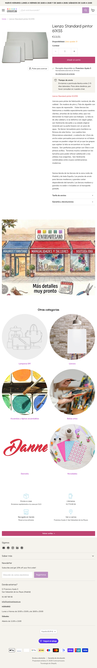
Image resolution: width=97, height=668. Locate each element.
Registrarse (41, 575)
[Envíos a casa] (26, 499)
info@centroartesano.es (11, 601)
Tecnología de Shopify (48, 663)
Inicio (4, 19)
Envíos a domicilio (38, 658)
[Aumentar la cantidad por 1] (74, 51)
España (47, 631)
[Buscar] (85, 10)
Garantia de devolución (56, 658)
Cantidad (55, 46)
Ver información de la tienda (65, 74)
